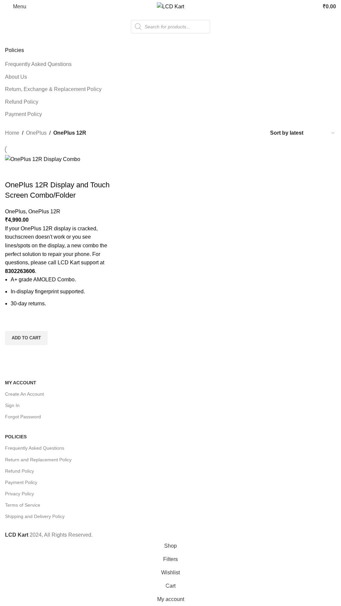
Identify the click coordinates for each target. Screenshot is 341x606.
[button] (26, 338)
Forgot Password (23, 416)
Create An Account (24, 394)
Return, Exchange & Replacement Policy (53, 89)
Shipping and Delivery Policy (35, 516)
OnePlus (36, 133)
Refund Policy (21, 102)
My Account (20, 382)
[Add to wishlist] (13, 322)
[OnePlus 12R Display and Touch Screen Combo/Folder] (42, 159)
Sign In (12, 405)
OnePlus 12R (44, 211)
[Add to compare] (13, 171)
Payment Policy (23, 114)
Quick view (13, 353)
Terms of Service (22, 505)
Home (12, 133)
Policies (16, 436)
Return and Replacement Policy (38, 459)
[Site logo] (170, 6)
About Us (16, 77)
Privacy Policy (19, 493)
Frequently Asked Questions (38, 64)
